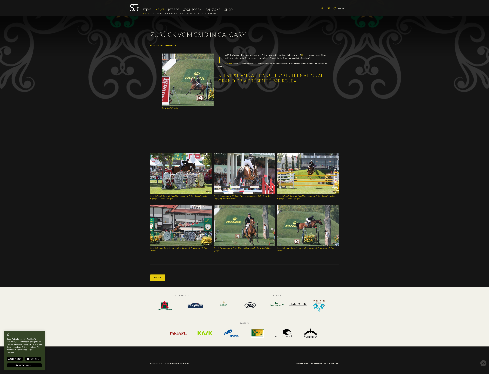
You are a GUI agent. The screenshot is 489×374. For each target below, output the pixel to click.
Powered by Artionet (304, 363)
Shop (228, 9)
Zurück (158, 278)
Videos (201, 13)
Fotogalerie (187, 13)
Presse (212, 13)
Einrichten (33, 359)
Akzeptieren (15, 359)
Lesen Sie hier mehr (24, 365)
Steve (147, 9)
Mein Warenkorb (328, 8)
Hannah (305, 55)
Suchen (322, 8)
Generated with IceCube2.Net (326, 363)
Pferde (173, 9)
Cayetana (228, 63)
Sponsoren (192, 9)
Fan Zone (213, 9)
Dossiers (157, 13)
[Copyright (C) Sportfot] (188, 79)
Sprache (340, 8)
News (159, 9)
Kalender (171, 13)
